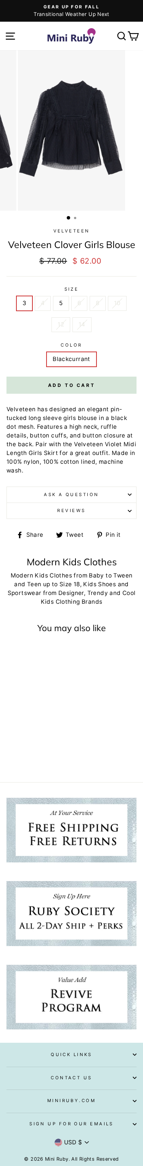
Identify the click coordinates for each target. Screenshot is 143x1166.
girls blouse (80, 418)
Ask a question (71, 494)
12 (61, 324)
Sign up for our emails (71, 1123)
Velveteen (71, 231)
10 (117, 303)
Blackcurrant (71, 359)
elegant (98, 409)
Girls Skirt (43, 453)
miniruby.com (71, 1100)
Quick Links (71, 1054)
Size (71, 289)
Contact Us (71, 1077)
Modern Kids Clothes (41, 575)
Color (71, 345)
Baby (96, 575)
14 (82, 324)
